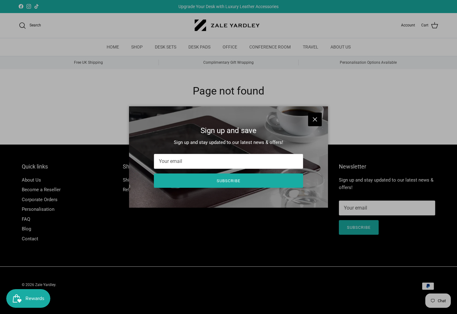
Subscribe (228, 180)
